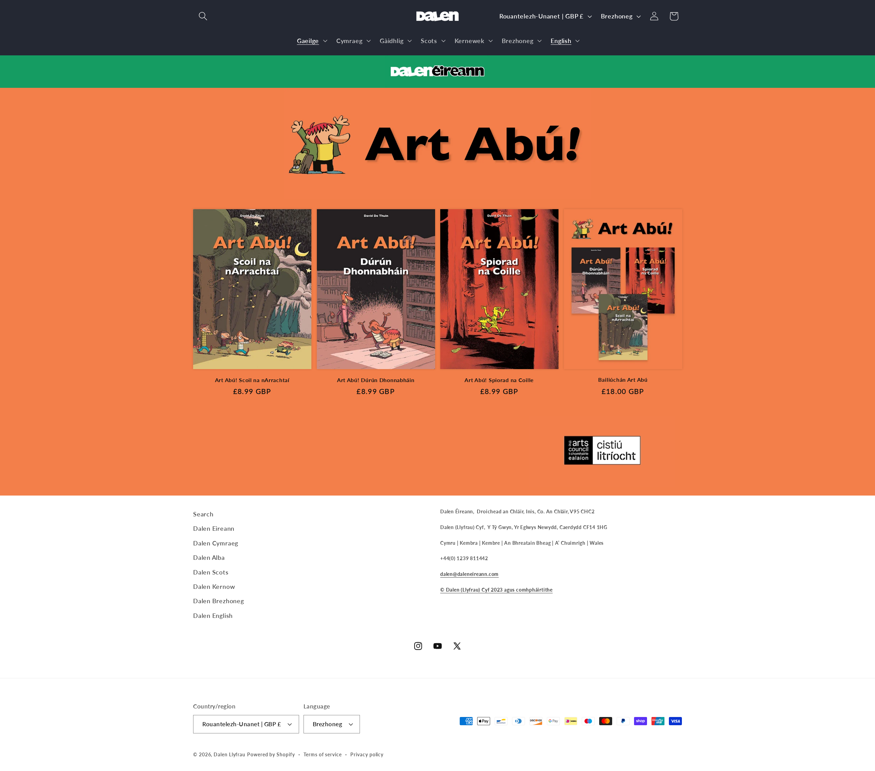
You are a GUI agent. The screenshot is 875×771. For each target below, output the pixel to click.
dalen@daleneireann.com (469, 574)
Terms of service (323, 754)
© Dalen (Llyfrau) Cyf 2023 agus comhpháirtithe (496, 590)
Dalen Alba (209, 557)
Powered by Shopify (271, 754)
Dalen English (213, 615)
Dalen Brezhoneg (218, 601)
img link (437, 61)
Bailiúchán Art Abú (623, 380)
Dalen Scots (211, 572)
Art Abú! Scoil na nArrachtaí (252, 380)
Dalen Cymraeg (215, 543)
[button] (203, 16)
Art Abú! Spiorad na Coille (499, 380)
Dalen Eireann (213, 528)
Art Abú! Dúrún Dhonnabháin (376, 380)
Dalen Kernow (214, 586)
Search (203, 514)
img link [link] (297, 93)
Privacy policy (366, 754)
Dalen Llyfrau (229, 754)
